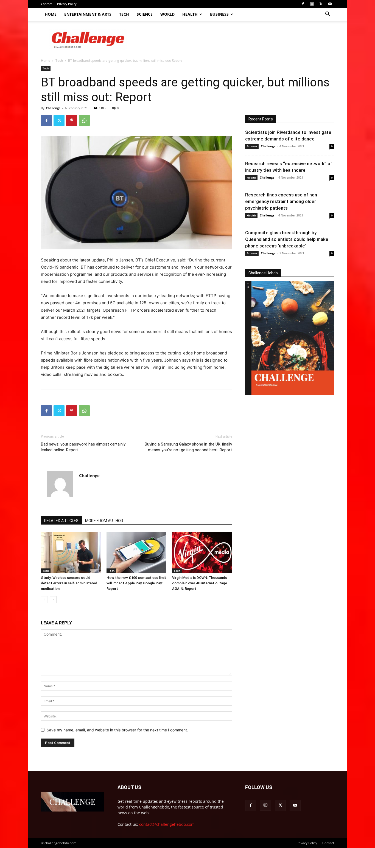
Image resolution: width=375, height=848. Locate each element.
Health (190, 14)
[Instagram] (312, 4)
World (167, 14)
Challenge (53, 108)
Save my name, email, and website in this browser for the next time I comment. (117, 730)
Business (219, 14)
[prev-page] (44, 599)
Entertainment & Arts (87, 14)
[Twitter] (321, 4)
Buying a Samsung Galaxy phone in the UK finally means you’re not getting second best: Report (188, 447)
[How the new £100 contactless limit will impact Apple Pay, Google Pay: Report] (136, 552)
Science (145, 14)
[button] (327, 14)
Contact (46, 4)
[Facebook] (303, 4)
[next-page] (53, 599)
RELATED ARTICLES (61, 521)
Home (51, 14)
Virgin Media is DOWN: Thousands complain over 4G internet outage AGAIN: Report (199, 583)
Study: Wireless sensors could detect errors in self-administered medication (69, 583)
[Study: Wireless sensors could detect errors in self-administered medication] (71, 552)
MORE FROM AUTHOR (104, 521)
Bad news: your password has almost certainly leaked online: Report (83, 447)
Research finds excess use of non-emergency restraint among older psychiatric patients (282, 201)
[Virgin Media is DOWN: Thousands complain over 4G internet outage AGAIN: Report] (202, 552)
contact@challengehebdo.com (167, 824)
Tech (124, 14)
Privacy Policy (67, 4)
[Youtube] (330, 4)
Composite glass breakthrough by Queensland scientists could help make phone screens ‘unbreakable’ (286, 239)
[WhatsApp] (84, 120)
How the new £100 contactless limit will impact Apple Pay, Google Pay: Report (136, 583)
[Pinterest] (71, 120)
